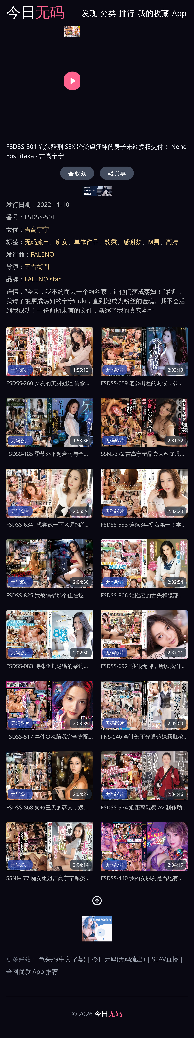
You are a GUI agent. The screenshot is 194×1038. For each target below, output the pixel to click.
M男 (154, 241)
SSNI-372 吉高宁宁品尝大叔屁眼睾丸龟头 (144, 453)
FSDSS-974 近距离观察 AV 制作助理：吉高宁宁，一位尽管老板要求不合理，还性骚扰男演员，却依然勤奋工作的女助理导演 (144, 807)
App (179, 13)
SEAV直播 (165, 959)
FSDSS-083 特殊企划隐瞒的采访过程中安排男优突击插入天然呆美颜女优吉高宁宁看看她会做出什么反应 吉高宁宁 (49, 666)
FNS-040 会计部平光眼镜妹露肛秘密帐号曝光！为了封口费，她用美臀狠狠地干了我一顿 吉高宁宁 (144, 736)
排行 (127, 13)
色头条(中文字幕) (62, 959)
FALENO (42, 254)
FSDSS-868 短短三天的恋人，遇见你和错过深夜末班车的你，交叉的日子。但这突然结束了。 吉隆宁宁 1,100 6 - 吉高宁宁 (49, 807)
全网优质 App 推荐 (32, 971)
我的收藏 (153, 13)
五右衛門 (37, 266)
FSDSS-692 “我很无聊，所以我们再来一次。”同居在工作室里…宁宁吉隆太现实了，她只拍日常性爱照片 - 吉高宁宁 (144, 666)
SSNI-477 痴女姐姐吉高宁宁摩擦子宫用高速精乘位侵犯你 (49, 878)
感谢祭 (132, 241)
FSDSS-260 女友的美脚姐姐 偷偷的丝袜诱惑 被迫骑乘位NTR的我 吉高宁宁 (49, 383)
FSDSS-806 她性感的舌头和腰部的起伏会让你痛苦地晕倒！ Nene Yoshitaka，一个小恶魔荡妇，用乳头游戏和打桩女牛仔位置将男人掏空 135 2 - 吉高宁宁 (144, 595)
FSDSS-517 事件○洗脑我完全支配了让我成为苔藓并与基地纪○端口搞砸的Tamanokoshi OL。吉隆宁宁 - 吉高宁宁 (49, 736)
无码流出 (37, 241)
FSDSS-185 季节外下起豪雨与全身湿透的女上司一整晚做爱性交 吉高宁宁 (49, 453)
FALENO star (43, 279)
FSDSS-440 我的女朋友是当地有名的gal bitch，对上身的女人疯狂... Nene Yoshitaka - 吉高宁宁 (144, 878)
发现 (89, 13)
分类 (108, 13)
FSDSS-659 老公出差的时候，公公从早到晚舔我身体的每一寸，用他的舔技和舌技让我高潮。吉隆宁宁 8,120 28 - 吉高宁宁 (144, 383)
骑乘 (111, 241)
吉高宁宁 (37, 229)
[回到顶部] (97, 900)
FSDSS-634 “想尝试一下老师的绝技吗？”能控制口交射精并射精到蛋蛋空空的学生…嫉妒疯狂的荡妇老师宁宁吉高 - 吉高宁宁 (49, 524)
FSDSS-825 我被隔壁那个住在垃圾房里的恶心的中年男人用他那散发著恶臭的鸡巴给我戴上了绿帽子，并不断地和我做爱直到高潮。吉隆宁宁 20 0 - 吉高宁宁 (49, 595)
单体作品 (86, 241)
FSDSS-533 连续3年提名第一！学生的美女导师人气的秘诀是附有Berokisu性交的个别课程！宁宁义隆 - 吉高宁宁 (144, 524)
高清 (172, 241)
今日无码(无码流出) (118, 959)
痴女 (61, 241)
